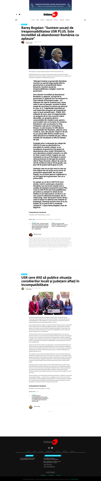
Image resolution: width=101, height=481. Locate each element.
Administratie (49, 19)
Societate (62, 19)
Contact (68, 19)
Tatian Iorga (28, 289)
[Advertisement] (50, 258)
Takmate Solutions (74, 479)
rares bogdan (58, 219)
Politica (56, 19)
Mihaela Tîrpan (29, 42)
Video (37, 19)
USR (37, 391)
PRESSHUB (51, 475)
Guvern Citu (51, 219)
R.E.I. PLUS (58, 475)
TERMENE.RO (43, 475)
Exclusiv (42, 19)
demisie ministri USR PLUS (42, 219)
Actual (33, 19)
